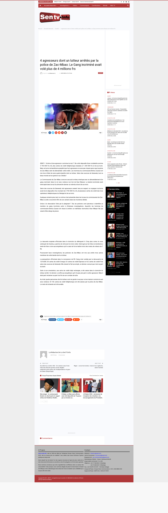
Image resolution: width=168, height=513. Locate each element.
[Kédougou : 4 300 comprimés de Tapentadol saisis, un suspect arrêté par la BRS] (111, 244)
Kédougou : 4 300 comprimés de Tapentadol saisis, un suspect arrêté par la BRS (117, 154)
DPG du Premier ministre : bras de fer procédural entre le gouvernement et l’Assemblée (116, 165)
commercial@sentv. (100, 455)
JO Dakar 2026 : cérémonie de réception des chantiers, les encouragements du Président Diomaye (117, 121)
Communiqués (84, 5)
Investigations (64, 5)
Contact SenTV (75, 1)
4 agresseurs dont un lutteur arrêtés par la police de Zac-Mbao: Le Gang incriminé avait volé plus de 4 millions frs (67, 316)
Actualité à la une (66, 379)
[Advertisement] (102, 17)
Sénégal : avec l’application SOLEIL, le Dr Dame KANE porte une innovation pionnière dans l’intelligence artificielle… (117, 143)
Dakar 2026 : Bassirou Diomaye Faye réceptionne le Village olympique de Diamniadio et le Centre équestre (116, 176)
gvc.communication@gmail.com (101, 457)
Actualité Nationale (50, 5)
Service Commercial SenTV (87, 1)
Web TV (112, 5)
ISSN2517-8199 (57, 1)
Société (109, 150)
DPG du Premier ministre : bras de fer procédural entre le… (121, 254)
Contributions (96, 5)
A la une (42, 379)
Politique (109, 172)
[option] (117, 138)
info (106, 455)
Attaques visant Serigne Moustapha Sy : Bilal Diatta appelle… (122, 226)
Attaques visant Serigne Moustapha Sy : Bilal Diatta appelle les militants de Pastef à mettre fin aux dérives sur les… (117, 132)
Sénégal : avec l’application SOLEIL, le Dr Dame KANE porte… (122, 235)
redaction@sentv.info (95, 453)
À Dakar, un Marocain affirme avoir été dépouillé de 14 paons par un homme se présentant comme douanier (117, 110)
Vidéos (75, 5)
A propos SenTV (66, 1)
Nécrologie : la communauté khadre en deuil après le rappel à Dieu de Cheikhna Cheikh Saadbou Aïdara (117, 99)
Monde (105, 5)
